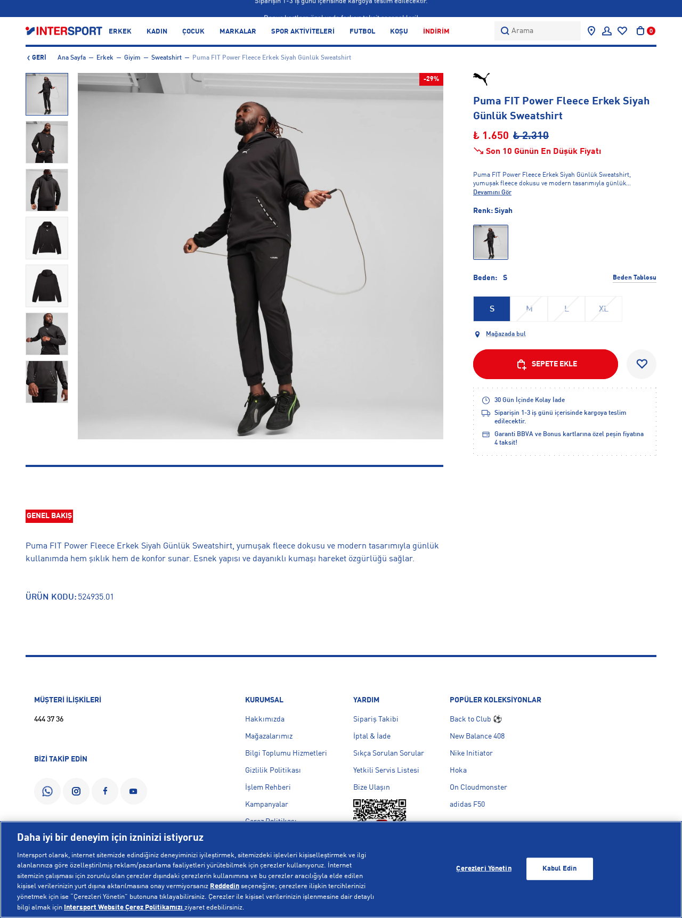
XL (603, 309)
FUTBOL (362, 31)
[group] (47, 94)
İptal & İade (372, 736)
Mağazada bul (506, 334)
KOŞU (399, 31)
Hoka (458, 770)
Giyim (132, 58)
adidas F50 (467, 804)
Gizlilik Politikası (273, 770)
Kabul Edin (559, 868)
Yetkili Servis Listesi (386, 770)
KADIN (157, 31)
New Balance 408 (477, 736)
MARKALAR (238, 31)
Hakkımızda (265, 719)
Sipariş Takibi (376, 719)
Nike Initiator (471, 753)
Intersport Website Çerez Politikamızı (124, 907)
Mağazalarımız (269, 736)
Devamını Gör (492, 193)
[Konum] (591, 30)
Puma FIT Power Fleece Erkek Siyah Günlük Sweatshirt (271, 58)
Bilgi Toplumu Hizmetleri (286, 753)
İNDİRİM (436, 31)
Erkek (104, 58)
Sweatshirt (166, 58)
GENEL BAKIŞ (49, 516)
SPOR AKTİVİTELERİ (303, 31)
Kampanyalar (266, 804)
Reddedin (224, 886)
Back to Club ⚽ (476, 719)
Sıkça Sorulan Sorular (388, 753)
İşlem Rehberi (268, 787)
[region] (341, 869)
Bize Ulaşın (371, 787)
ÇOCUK (193, 31)
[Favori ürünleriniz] (622, 30)
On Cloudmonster (478, 787)
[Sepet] (640, 30)
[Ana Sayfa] (64, 31)
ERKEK (120, 31)
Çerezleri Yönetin (483, 868)
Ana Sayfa (72, 58)
